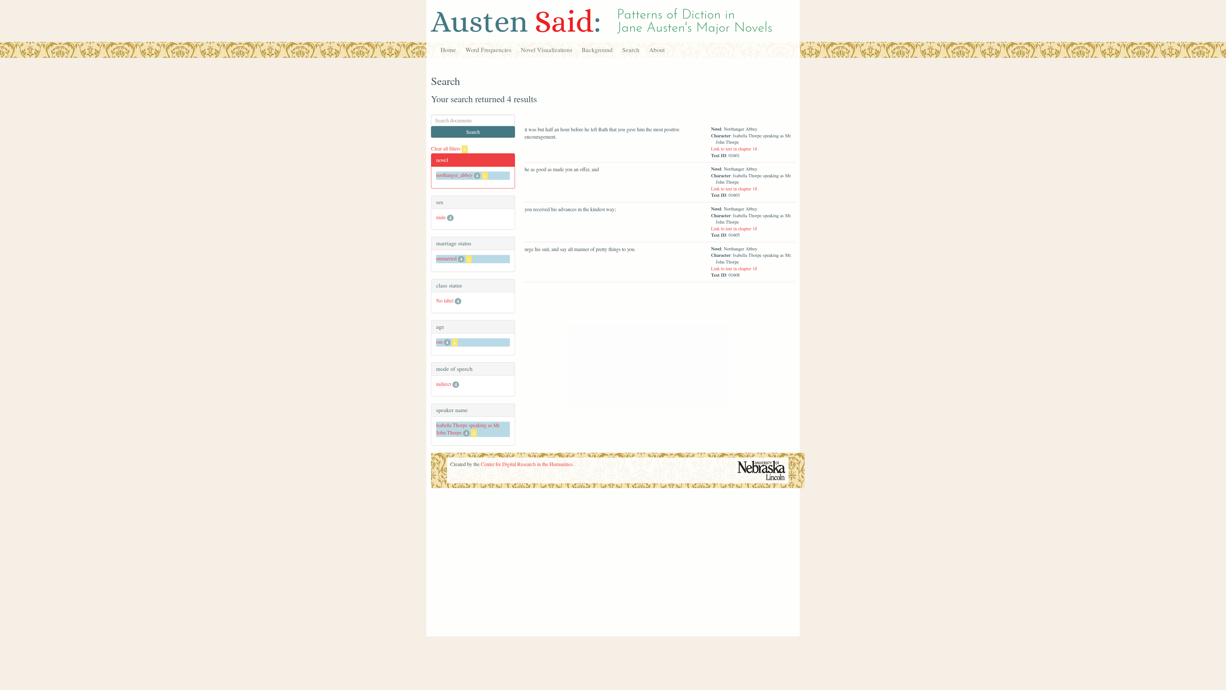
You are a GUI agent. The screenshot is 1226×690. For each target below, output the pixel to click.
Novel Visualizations (546, 50)
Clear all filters (448, 148)
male (441, 217)
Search (630, 50)
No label (444, 300)
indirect (443, 383)
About (657, 50)
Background (597, 50)
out (439, 341)
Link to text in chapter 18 (734, 149)
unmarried (446, 258)
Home (448, 50)
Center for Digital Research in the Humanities (526, 464)
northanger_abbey (454, 175)
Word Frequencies (488, 50)
